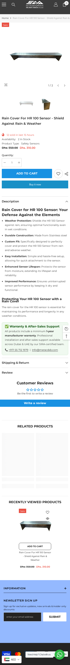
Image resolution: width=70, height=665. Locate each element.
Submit (55, 617)
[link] (18, 479)
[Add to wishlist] (58, 173)
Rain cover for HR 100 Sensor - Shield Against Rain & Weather (35, 556)
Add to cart (27, 173)
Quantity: (7, 155)
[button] (58, 85)
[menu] (4, 4)
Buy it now (35, 184)
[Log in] (56, 4)
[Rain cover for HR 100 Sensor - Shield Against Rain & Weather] (35, 525)
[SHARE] (65, 174)
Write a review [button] (35, 403)
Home (5, 18)
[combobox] (12, 659)
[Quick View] (47, 518)
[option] (35, 55)
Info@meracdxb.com (45, 350)
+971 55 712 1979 (18, 350)
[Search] (13, 5)
